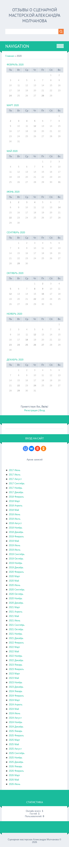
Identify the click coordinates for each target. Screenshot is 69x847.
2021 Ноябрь (15, 633)
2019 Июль (15, 549)
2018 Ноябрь (15, 527)
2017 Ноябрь (15, 488)
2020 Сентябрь (17, 589)
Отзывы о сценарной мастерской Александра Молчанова (34, 15)
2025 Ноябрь (15, 757)
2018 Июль (15, 519)
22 (10, 217)
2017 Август (15, 479)
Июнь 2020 (13, 191)
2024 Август (15, 717)
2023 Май (14, 678)
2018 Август (15, 523)
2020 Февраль (16, 572)
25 (26, 345)
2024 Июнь (14, 713)
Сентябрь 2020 (16, 232)
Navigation (17, 46)
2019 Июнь (14, 545)
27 (43, 345)
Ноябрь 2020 (14, 314)
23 (10, 345)
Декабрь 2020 (15, 359)
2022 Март (14, 647)
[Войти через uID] (25, 448)
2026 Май (14, 779)
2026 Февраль (16, 771)
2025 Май (14, 744)
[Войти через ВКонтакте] (31, 448)
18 (26, 340)
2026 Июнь (14, 784)
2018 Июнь (14, 514)
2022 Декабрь (16, 660)
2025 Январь (15, 731)
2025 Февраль (16, 735)
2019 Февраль (16, 536)
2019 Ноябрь (15, 563)
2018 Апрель (15, 505)
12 (35, 126)
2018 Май (14, 510)
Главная (9, 56)
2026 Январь (15, 766)
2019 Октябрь (16, 558)
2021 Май (14, 616)
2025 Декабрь (16, 762)
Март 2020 (13, 105)
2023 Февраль (16, 669)
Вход (42, 410)
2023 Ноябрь (15, 682)
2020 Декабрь (16, 603)
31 (59, 182)
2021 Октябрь (16, 629)
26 (35, 345)
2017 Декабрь (16, 492)
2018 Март (14, 501)
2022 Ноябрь (15, 656)
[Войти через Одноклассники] (43, 448)
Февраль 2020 (15, 64)
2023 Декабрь (16, 687)
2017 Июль (15, 474)
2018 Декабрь (16, 532)
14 (59, 207)
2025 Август (15, 748)
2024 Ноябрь (15, 722)
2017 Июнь (14, 470)
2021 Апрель (15, 611)
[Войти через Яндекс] (37, 448)
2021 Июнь (14, 620)
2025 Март (14, 740)
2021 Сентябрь (17, 625)
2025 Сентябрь (17, 753)
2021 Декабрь (16, 638)
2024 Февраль (16, 695)
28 (43, 95)
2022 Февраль (16, 642)
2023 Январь (15, 664)
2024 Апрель (15, 704)
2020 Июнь (14, 585)
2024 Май (14, 709)
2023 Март (14, 673)
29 (18, 263)
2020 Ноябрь (15, 598)
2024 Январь (15, 691)
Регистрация (31, 410)
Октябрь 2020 (15, 273)
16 (43, 294)
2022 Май (14, 651)
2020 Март (14, 576)
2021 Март (14, 607)
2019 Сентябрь (17, 554)
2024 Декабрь (16, 726)
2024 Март (14, 700)
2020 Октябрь (16, 594)
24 (10, 95)
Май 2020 (12, 151)
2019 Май (14, 541)
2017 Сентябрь (17, 483)
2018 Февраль (16, 496)
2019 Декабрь (16, 567)
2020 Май (14, 580)
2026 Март (14, 775)
